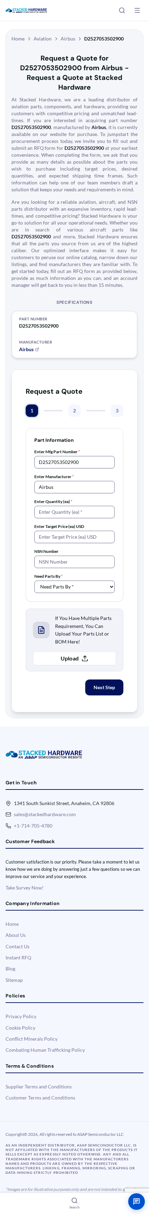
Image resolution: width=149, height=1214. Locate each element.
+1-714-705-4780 (33, 826)
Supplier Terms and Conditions (39, 1086)
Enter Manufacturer (54, 476)
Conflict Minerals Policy (32, 1039)
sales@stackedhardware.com (45, 814)
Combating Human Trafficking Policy (45, 1050)
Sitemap (14, 980)
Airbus (68, 39)
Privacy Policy (21, 1016)
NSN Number (46, 551)
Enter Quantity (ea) (53, 501)
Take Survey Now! (25, 888)
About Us (16, 935)
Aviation (43, 39)
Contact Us (17, 946)
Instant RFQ (18, 957)
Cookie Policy (20, 1028)
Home (18, 39)
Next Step (104, 687)
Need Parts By (48, 576)
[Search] (122, 10)
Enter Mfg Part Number (57, 451)
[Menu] (137, 10)
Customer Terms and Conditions (40, 1098)
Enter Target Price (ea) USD (59, 526)
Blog (10, 968)
